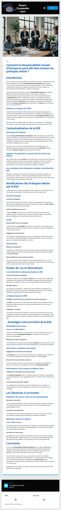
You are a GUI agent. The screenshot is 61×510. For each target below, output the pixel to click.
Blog (7, 61)
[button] (44, 8)
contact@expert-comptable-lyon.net (17, 486)
